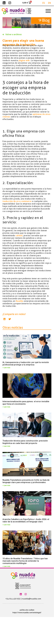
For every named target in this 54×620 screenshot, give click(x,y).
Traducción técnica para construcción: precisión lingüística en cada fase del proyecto (25, 442)
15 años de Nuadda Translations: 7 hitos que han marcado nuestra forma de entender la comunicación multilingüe (25, 560)
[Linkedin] (4, 2)
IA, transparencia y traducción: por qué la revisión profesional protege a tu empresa (26, 363)
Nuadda (19, 301)
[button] (5, 319)
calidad (19, 235)
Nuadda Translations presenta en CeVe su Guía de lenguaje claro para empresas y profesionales (26, 481)
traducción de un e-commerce (17, 201)
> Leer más (6, 368)
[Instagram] (9, 2)
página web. (24, 60)
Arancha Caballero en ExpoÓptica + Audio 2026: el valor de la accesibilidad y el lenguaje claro (26, 520)
